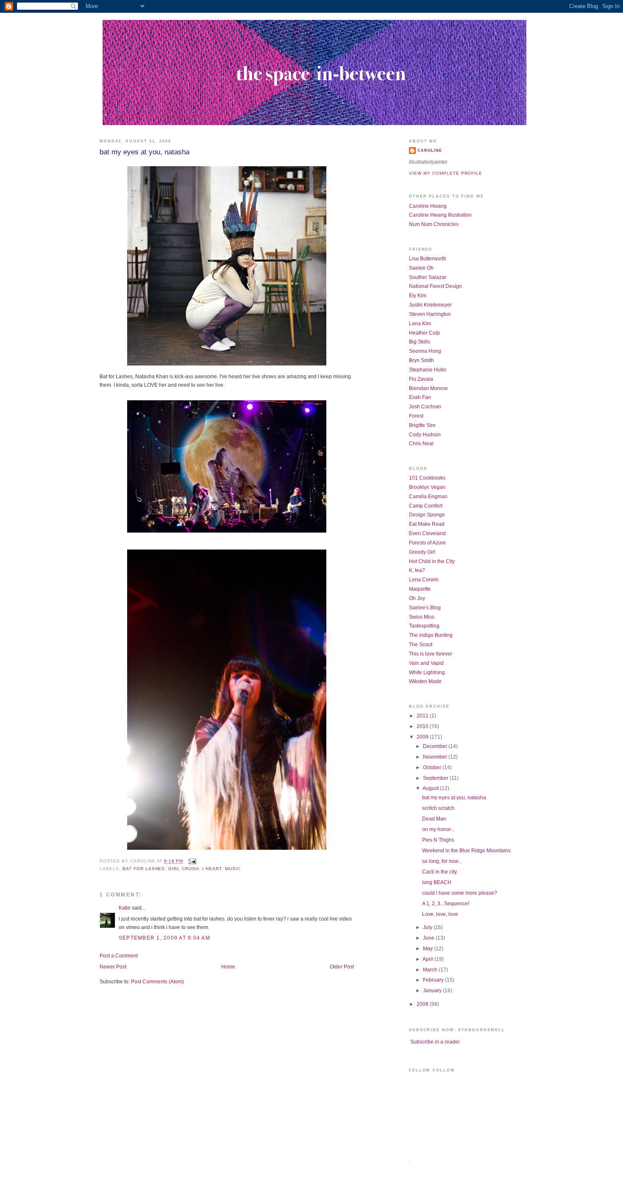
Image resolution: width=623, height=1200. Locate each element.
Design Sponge (427, 515)
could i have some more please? (459, 893)
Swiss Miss (421, 617)
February (434, 980)
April (428, 959)
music (233, 868)
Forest (416, 416)
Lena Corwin (424, 580)
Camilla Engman (428, 497)
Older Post (342, 967)
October (432, 767)
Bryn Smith (421, 360)
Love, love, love (440, 914)
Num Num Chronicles (434, 224)
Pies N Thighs (438, 840)
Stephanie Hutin (427, 370)
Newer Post (113, 967)
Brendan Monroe (428, 388)
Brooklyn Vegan (427, 487)
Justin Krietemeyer (430, 305)
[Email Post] (191, 861)
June (429, 938)
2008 (423, 1004)
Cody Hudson (425, 435)
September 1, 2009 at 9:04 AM (164, 938)
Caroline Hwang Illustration (440, 215)
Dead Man (434, 819)
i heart (212, 868)
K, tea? (417, 570)
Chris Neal (421, 444)
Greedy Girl (422, 552)
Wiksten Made (425, 681)
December (435, 746)
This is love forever (430, 654)
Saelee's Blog (425, 608)
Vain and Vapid (426, 663)
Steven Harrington (430, 314)
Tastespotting (424, 626)
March (431, 970)
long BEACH (436, 882)
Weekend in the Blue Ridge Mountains (466, 851)
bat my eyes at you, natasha (144, 152)
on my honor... (438, 829)
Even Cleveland (427, 533)
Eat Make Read (427, 524)
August (431, 788)
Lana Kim (420, 324)
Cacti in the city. (440, 872)
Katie (125, 908)
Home (228, 967)
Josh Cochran (425, 407)
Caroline (429, 150)
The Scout (420, 644)
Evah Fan (420, 397)
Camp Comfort (425, 506)
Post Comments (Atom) (157, 982)
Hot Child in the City (432, 561)
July (428, 927)
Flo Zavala (421, 379)
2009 (423, 737)
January (433, 990)
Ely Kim (417, 296)
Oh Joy (417, 598)
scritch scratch (438, 808)
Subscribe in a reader (435, 1042)
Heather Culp (424, 333)
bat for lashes (143, 868)
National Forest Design (435, 286)
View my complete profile (445, 173)
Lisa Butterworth (427, 259)
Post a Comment (119, 956)
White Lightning (427, 672)
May (428, 949)
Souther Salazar (427, 277)
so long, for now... (442, 861)
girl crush (183, 868)
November (435, 757)
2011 (423, 716)
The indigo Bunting (431, 635)
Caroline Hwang (428, 206)
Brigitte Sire (422, 425)
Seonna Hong (425, 351)
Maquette (420, 589)
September (436, 778)
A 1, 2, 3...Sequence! (445, 904)
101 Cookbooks (427, 478)
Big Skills (419, 342)
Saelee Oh (421, 268)
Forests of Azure (427, 543)
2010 (423, 726)
